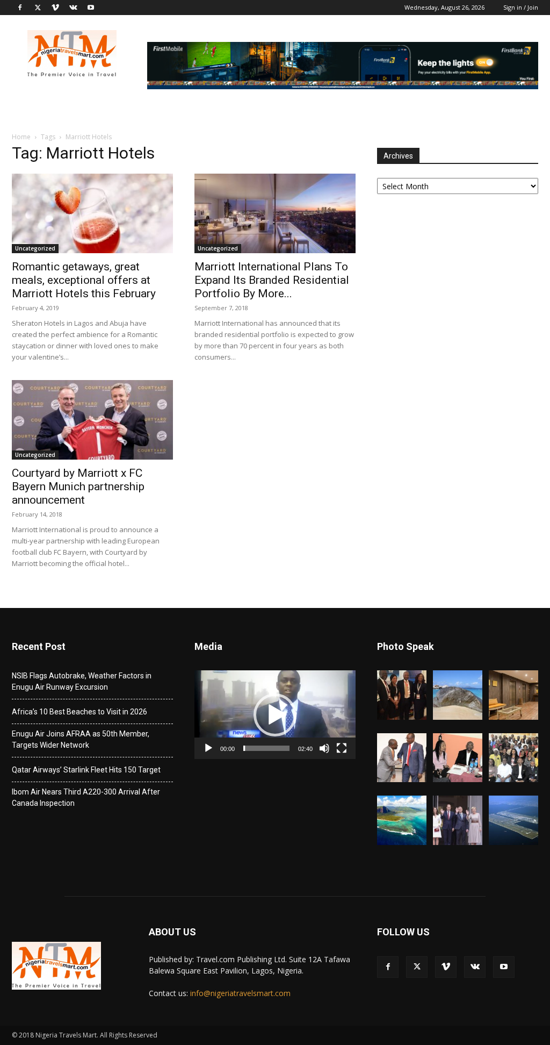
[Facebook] (20, 7)
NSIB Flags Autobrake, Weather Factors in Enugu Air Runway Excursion (81, 681)
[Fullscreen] (341, 748)
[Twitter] (38, 7)
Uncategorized (35, 248)
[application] (275, 714)
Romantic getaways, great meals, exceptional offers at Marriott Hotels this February (84, 280)
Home (21, 136)
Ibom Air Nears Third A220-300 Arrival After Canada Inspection (86, 797)
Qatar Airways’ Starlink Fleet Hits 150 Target (86, 769)
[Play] (208, 748)
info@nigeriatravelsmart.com (240, 993)
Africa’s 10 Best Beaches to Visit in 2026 (79, 711)
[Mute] (324, 748)
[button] (275, 714)
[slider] (266, 748)
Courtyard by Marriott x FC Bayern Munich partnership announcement (78, 486)
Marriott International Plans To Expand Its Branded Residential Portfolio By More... (271, 280)
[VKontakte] (73, 7)
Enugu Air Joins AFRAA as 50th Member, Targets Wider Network (80, 739)
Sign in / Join (520, 7)
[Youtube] (91, 7)
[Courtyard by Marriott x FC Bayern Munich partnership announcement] (92, 420)
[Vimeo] (55, 7)
